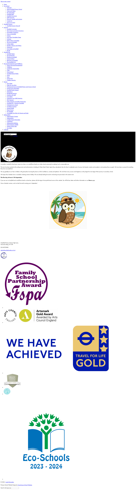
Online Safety (10, 44)
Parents (5, 82)
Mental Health (10, 108)
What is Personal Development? (14, 65)
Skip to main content (5, 1)
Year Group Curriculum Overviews (15, 31)
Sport (8, 77)
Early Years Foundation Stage (14, 37)
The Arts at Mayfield (12, 42)
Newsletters (10, 96)
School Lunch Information (13, 88)
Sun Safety (9, 128)
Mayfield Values (11, 54)
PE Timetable (10, 111)
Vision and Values (11, 11)
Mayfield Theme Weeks (12, 73)
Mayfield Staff (10, 14)
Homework (9, 47)
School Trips (10, 78)
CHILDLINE (10, 121)
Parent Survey (10, 110)
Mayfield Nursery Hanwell (13, 26)
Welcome (9, 7)
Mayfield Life (7, 52)
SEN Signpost (10, 100)
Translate (15, 136)
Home (5, 4)
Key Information (11, 12)
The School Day (11, 55)
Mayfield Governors (12, 16)
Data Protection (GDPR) (12, 125)
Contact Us (9, 21)
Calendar (6, 129)
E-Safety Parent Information (13, 120)
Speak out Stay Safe (12, 126)
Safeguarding (7, 115)
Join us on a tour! (11, 22)
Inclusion (9, 39)
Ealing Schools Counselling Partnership (16, 101)
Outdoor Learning (11, 80)
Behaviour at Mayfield (12, 60)
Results (8, 50)
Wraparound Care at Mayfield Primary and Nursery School (21, 87)
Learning (6, 27)
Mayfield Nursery (8, 24)
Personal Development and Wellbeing (13, 64)
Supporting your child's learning (14, 98)
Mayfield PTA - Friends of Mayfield (15, 103)
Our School (6, 6)
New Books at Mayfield (12, 49)
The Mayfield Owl (11, 62)
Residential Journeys (12, 93)
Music (8, 75)
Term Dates (9, 83)
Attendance (10, 92)
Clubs (8, 70)
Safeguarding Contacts (12, 116)
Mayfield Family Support (13, 90)
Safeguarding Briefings (12, 123)
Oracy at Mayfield (11, 34)
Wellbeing (9, 67)
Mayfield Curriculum (12, 29)
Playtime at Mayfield (12, 57)
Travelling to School (11, 106)
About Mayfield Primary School (14, 9)
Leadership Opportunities (13, 68)
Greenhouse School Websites (25, 485)
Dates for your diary (12, 85)
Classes (9, 35)
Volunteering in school (12, 105)
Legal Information (10, 482)
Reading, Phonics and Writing (14, 45)
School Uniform (10, 59)
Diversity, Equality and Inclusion (14, 19)
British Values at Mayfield (13, 40)
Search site (3, 488)
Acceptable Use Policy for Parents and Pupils (17, 113)
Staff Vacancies (10, 17)
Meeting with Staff (11, 95)
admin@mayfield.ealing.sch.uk (8, 250)
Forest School (10, 72)
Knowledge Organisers (12, 32)
